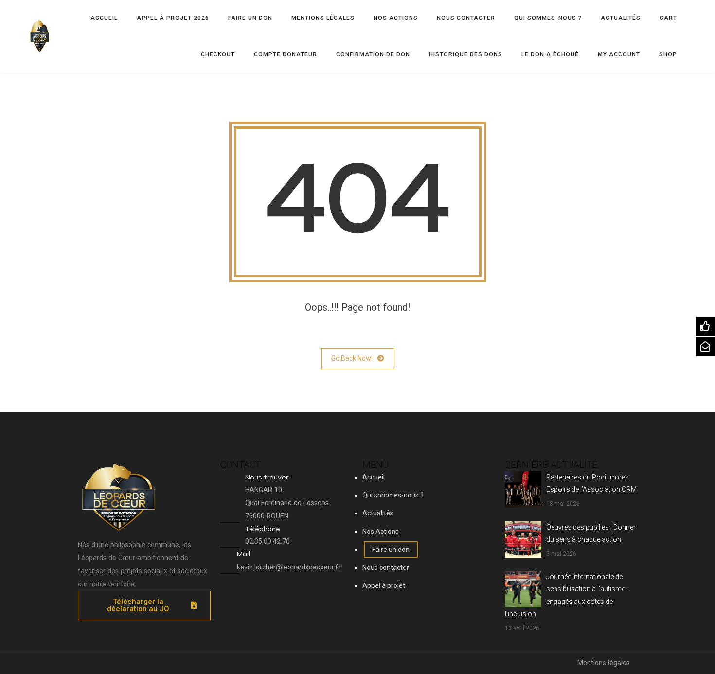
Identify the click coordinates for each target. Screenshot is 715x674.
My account (619, 54)
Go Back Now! (352, 358)
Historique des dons (465, 54)
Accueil (104, 18)
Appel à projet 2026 (173, 18)
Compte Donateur (285, 54)
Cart (668, 18)
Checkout (218, 54)
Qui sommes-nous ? (548, 18)
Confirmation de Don (373, 54)
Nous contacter (466, 18)
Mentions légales (323, 18)
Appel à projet (383, 585)
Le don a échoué (550, 54)
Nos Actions (396, 18)
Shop (668, 54)
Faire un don (250, 18)
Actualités (621, 18)
